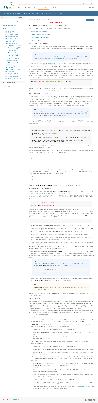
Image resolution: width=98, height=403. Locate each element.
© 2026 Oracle (16, 399)
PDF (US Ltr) (5, 85)
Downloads (32, 8)
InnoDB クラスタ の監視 (12, 49)
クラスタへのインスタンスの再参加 (39, 31)
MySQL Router (9, 67)
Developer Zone (56, 8)
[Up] (22, 17)
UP (62, 393)
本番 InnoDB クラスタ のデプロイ (14, 47)
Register (92, 3)
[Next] (24, 17)
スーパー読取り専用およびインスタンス (61, 58)
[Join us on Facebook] (83, 8)
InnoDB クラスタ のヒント (13, 62)
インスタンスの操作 (11, 50)
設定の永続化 (53, 63)
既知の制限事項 (10, 64)
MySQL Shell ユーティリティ (11, 73)
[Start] (20, 17)
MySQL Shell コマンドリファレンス (13, 78)
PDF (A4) (5, 86)
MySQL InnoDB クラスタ (11, 43)
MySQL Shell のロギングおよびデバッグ (14, 75)
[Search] (17, 22)
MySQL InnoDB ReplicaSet (12, 66)
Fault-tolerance (32, 99)
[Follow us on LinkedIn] (89, 8)
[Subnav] (4, 33)
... (36, 19)
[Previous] (18, 17)
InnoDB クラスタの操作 (12, 52)
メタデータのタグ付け (12, 60)
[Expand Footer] (3, 399)
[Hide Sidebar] (2, 17)
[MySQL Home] (9, 6)
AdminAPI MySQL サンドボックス (13, 69)
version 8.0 (89, 20)
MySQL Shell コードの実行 (11, 38)
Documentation (43, 8)
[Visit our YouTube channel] (92, 8)
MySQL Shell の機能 (9, 31)
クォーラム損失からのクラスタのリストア (40, 34)
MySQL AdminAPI (10, 41)
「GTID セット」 (49, 274)
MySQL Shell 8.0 (32, 19)
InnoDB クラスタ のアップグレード (15, 58)
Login (88, 3)
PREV (58, 393)
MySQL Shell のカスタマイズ (11, 76)
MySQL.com (22, 8)
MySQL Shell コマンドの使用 (11, 34)
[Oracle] (9, 399)
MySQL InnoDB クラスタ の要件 (14, 45)
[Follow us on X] (86, 8)
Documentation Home (10, 25)
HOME (60, 393)
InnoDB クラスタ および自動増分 (83, 386)
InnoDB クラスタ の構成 (12, 54)
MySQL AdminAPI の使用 (10, 40)
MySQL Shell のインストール (11, 33)
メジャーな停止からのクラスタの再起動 (40, 37)
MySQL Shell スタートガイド (11, 36)
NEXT (65, 393)
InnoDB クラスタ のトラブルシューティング (15, 56)
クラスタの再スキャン (36, 40)
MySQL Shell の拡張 (9, 71)
